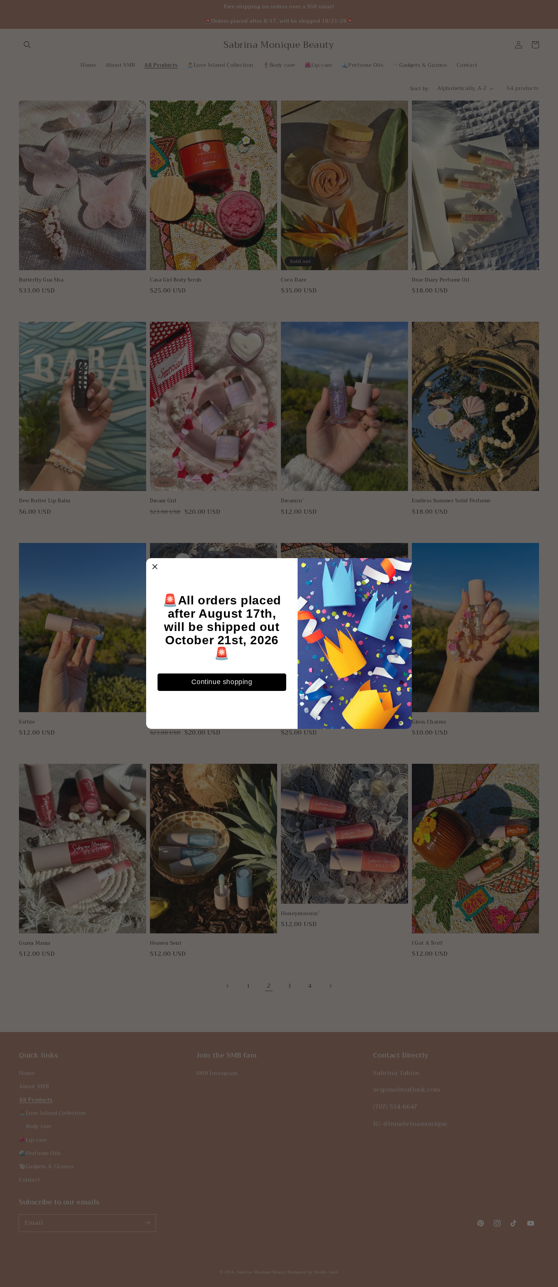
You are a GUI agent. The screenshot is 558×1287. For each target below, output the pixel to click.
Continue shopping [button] (221, 682)
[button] (155, 567)
